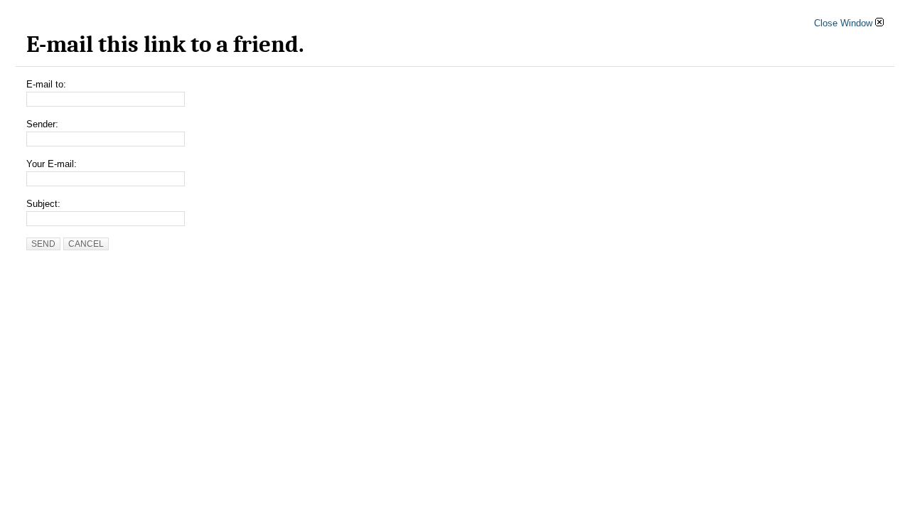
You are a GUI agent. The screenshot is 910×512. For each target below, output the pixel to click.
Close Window (844, 23)
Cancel (86, 244)
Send (43, 244)
